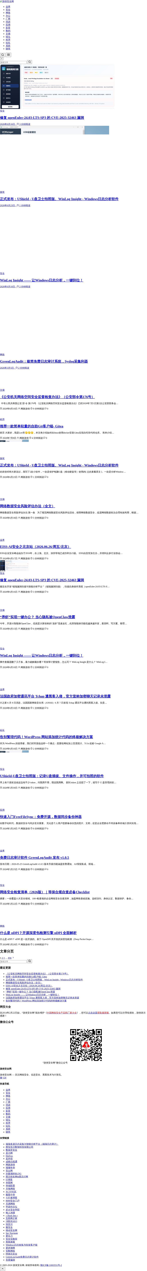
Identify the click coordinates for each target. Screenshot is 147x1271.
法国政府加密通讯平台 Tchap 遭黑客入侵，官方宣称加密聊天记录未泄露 (55, 696)
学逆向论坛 (11, 1206)
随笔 (8, 49)
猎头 (8, 36)
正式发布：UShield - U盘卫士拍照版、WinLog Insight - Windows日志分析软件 (59, 465)
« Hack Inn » (12, 1215)
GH (4, 1078)
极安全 (9, 1227)
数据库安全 (11, 1150)
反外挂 (9, 1158)
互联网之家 (11, 1218)
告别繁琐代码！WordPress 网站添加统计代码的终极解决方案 (46, 737)
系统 (8, 46)
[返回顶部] (2, 1269)
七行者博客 (11, 1197)
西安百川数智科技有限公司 (19, 1147)
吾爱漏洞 (10, 1260)
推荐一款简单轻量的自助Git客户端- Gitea (31, 426)
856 (9, 958)
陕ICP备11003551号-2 (51, 1265)
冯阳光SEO (11, 1221)
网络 (8, 12)
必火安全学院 (13, 1209)
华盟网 (9, 1182)
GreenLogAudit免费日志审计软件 (22, 1257)
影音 (8, 27)
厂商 (8, 18)
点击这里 (98, 1013)
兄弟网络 (10, 1203)
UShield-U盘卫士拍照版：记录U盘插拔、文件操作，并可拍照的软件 (52, 776)
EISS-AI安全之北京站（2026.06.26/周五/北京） (35, 547)
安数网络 (10, 1251)
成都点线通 (11, 1161)
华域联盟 (10, 1185)
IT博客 (9, 1179)
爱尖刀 (9, 1236)
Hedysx (9, 1156)
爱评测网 (10, 1248)
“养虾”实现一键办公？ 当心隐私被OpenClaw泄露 (37, 617)
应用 (8, 24)
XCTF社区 (11, 1191)
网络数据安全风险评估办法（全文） (27, 506)
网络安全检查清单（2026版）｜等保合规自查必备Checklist (45, 892)
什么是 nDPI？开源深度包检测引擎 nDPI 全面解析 (38, 933)
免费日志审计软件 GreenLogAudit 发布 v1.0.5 (34, 857)
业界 (8, 6)
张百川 (9, 1224)
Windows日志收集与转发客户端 (21, 1245)
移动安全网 (11, 1230)
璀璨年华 (10, 1167)
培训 (8, 21)
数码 (8, 30)
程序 (8, 39)
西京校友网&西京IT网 (17, 1176)
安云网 (9, 1170)
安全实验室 (11, 1239)
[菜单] (8, 55)
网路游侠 (10, 1164)
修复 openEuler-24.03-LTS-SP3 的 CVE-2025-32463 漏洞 (42, 580)
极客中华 (10, 1194)
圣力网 (9, 1153)
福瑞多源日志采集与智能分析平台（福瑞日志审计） (32, 1144)
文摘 (8, 33)
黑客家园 (10, 1242)
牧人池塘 (10, 1212)
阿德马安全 (11, 1254)
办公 (8, 15)
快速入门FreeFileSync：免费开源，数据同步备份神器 (41, 817)
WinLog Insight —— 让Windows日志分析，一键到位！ (41, 655)
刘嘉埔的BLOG (13, 1173)
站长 (8, 43)
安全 (8, 9)
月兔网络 (10, 1188)
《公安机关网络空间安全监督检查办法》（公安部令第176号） (47, 397)
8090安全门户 (13, 1200)
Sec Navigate (12, 1233)
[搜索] (2, 55)
